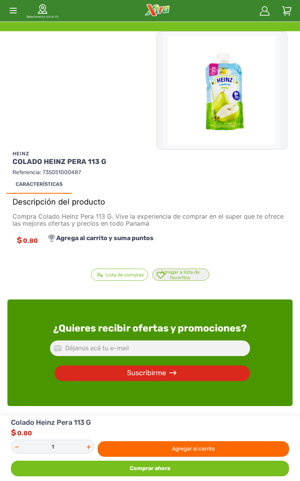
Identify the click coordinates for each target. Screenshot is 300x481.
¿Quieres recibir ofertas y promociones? (150, 328)
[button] (43, 10)
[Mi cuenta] (264, 11)
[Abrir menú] (13, 10)
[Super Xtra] (157, 11)
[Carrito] (286, 11)
